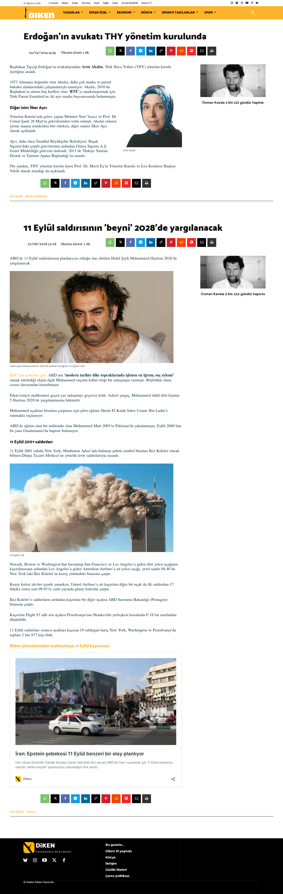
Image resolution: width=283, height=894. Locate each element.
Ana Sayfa (16, 196)
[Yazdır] (211, 51)
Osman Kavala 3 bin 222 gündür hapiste (233, 103)
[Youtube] (247, 3)
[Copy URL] (161, 51)
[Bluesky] (236, 3)
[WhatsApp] (110, 51)
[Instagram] (231, 3)
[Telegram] (140, 51)
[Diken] (38, 13)
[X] (120, 51)
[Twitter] (242, 3)
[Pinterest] (171, 51)
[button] (253, 12)
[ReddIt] (181, 51)
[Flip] (191, 51)
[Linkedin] (150, 51)
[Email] (201, 51)
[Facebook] (251, 3)
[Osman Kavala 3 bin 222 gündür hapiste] (233, 80)
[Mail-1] (257, 3)
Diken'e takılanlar (36, 196)
